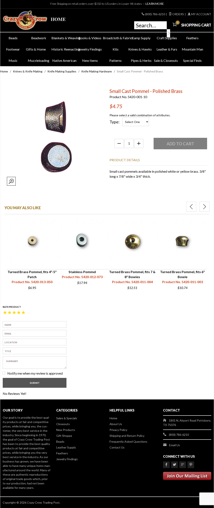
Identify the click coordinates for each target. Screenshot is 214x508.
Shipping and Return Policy (127, 435)
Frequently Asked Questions (128, 441)
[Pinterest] (190, 464)
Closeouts (63, 424)
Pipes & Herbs (141, 60)
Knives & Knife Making (27, 71)
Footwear (13, 49)
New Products (65, 430)
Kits (115, 49)
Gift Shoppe (64, 435)
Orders (178, 14)
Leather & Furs (167, 49)
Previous (191, 207)
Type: (115, 121)
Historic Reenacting (64, 49)
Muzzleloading (38, 60)
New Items (90, 60)
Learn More (154, 3)
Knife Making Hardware (96, 71)
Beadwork (38, 38)
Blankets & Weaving (64, 38)
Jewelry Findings (90, 49)
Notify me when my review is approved (35, 373)
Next (205, 207)
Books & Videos (89, 38)
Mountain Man (192, 49)
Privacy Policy (118, 430)
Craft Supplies (167, 38)
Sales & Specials (66, 418)
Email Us (174, 445)
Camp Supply (141, 38)
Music (13, 60)
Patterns (115, 60)
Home (4, 71)
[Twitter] (174, 464)
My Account (201, 14)
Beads (13, 38)
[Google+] (182, 464)
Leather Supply (66, 447)
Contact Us (117, 447)
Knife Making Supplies (61, 71)
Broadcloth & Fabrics (116, 38)
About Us (116, 424)
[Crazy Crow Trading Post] (35, 20)
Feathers (192, 38)
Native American (64, 60)
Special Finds (192, 60)
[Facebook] (166, 464)
